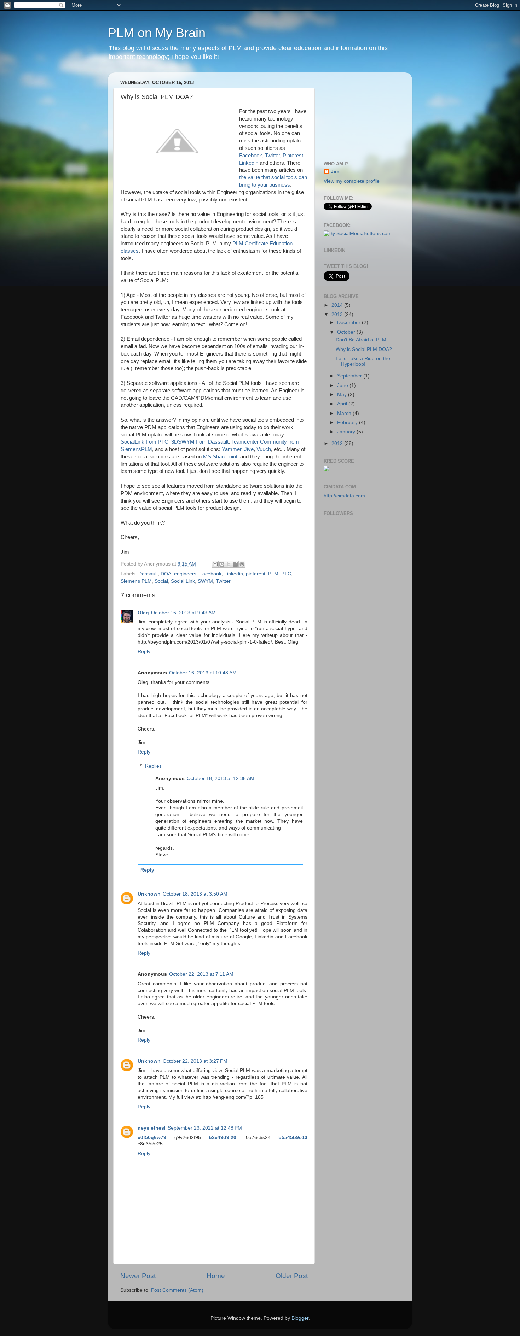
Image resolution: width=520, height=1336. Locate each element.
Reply (144, 651)
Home (216, 1275)
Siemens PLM (136, 581)
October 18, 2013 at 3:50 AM (195, 894)
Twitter (272, 155)
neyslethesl (152, 1128)
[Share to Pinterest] (241, 564)
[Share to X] (228, 564)
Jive (249, 449)
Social (161, 581)
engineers (185, 573)
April (342, 403)
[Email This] (215, 564)
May (342, 394)
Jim (335, 171)
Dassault (148, 573)
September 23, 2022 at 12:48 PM (205, 1128)
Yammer (231, 449)
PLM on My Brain (157, 32)
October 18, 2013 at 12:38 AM (220, 778)
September (350, 376)
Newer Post (138, 1275)
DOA (166, 573)
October (347, 332)
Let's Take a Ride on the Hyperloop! (363, 361)
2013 (337, 314)
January (347, 431)
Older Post (292, 1275)
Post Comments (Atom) (177, 1290)
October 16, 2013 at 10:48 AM (203, 672)
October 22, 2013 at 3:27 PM (195, 1061)
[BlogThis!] (221, 564)
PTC (286, 573)
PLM (273, 573)
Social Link (183, 581)
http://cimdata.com (344, 495)
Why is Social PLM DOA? (364, 349)
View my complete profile (352, 181)
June (343, 385)
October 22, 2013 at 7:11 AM (201, 974)
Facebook (250, 155)
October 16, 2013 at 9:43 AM (183, 612)
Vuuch (263, 449)
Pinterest (292, 155)
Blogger (299, 1318)
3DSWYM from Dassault (200, 442)
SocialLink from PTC (144, 442)
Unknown (149, 894)
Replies (153, 766)
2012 (337, 443)
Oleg (143, 612)
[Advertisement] (359, 113)
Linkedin (248, 163)
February (348, 422)
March (345, 413)
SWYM (205, 581)
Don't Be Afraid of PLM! (362, 339)
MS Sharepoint (220, 456)
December (349, 322)
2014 (337, 305)
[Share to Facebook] (235, 564)
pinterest (255, 573)
